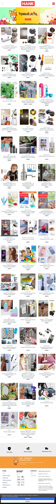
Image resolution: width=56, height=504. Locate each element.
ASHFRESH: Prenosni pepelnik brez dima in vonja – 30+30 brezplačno (28, 213)
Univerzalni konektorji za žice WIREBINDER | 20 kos (46, 348)
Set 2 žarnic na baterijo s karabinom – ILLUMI (28, 129)
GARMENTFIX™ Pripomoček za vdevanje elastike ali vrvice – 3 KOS (46, 48)
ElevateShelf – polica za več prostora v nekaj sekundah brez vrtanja (46, 130)
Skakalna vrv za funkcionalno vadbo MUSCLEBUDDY (46, 320)
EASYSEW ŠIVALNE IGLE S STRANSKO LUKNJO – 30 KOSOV (9, 185)
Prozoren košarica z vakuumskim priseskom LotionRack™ (9, 47)
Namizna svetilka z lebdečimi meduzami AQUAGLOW (9, 266)
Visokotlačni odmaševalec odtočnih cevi (9, 239)
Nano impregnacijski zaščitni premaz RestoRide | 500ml (28, 403)
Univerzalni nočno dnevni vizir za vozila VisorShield (28, 294)
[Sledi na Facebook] (32, 475)
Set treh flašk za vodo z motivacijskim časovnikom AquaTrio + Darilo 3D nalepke (9, 321)
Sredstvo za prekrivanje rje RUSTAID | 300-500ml (9, 294)
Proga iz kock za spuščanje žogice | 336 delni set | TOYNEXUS (28, 267)
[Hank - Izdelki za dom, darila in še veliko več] (28, 3)
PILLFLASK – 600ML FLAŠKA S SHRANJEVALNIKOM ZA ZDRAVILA (46, 102)
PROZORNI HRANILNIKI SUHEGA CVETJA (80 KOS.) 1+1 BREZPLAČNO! (46, 213)
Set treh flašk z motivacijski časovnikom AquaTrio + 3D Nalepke (9, 157)
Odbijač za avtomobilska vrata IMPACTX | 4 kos (9, 374)
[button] (2, 3)
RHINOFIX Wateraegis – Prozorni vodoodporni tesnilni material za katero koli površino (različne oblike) (28, 433)
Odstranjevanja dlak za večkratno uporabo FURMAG (46, 374)
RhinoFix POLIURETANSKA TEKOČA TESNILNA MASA (28, 101)
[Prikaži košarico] (53, 3)
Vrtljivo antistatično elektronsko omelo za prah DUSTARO (9, 348)
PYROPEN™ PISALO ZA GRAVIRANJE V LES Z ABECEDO (46, 75)
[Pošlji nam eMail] (34, 475)
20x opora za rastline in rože (9, 101)
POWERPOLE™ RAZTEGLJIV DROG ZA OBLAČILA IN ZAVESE (9, 129)
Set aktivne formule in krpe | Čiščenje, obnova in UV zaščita (28, 157)
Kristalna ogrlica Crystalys (9, 431)
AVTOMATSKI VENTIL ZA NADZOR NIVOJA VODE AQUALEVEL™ (28, 185)
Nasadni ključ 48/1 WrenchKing (28, 347)
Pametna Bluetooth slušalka (46, 402)
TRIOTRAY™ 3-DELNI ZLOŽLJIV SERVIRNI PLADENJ (9, 212)
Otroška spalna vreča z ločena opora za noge (47, 266)
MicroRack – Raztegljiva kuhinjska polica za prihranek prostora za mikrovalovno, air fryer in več (28, 48)
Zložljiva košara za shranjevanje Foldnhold (28, 320)
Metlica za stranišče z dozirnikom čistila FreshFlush (46, 294)
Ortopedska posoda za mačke (47, 239)
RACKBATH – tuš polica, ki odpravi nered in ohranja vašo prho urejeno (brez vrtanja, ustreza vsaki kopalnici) (28, 375)
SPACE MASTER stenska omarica (47, 156)
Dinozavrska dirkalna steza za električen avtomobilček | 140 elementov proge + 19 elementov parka (9, 404)
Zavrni (27, 501)
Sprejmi (27, 498)
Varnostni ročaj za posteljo (28, 239)
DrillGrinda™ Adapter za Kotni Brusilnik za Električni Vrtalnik (9, 75)
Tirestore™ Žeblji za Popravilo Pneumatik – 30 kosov (28, 75)
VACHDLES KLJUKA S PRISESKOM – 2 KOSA (46, 184)
